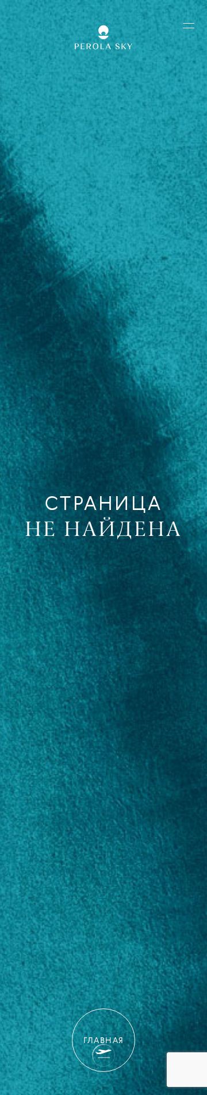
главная (103, 1039)
